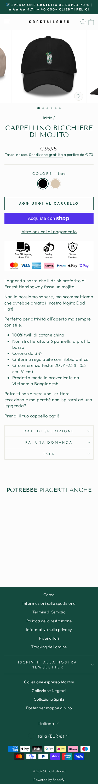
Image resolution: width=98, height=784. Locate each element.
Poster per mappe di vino (49, 707)
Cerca (49, 594)
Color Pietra (55, 183)
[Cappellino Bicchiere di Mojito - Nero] (18, 562)
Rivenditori (49, 638)
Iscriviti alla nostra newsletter (47, 664)
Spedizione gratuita (46, 154)
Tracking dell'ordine (49, 646)
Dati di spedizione (49, 431)
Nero (43, 183)
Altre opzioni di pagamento (49, 231)
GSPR (49, 454)
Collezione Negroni (49, 690)
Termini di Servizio (49, 611)
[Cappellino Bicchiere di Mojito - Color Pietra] (24, 562)
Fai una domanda (49, 442)
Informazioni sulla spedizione (48, 603)
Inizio (47, 117)
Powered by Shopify (48, 779)
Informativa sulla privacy (49, 629)
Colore (49, 173)
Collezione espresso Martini (49, 681)
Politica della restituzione (49, 620)
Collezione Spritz (49, 699)
